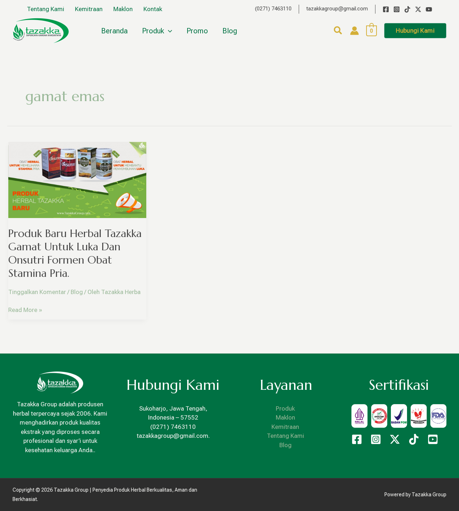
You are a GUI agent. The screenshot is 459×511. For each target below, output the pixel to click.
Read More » (25, 309)
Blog (77, 291)
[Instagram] (396, 9)
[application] (168, 31)
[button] (338, 32)
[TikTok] (407, 9)
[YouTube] (429, 9)
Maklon (285, 417)
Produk (285, 408)
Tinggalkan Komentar (37, 291)
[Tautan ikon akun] (354, 30)
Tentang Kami (285, 435)
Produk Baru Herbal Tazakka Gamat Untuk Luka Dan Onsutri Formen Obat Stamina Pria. (75, 253)
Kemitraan (285, 426)
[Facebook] (386, 9)
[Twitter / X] (418, 9)
